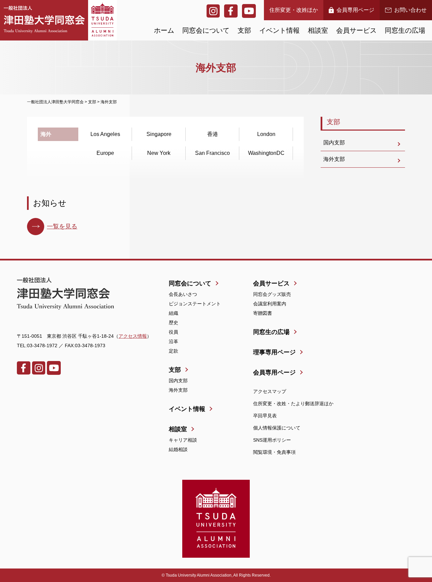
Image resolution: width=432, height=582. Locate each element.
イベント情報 (279, 30)
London (266, 134)
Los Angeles (105, 134)
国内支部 (334, 142)
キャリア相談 (183, 440)
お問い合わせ (410, 10)
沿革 (173, 341)
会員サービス (356, 30)
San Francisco (212, 153)
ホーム (164, 30)
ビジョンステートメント (195, 303)
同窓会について (206, 30)
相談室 (318, 30)
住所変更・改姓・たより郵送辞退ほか (293, 403)
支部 (244, 30)
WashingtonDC (266, 153)
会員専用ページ (355, 10)
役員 (173, 332)
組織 (173, 313)
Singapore (158, 134)
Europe (105, 153)
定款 (173, 351)
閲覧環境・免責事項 (274, 452)
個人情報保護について (276, 428)
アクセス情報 (132, 336)
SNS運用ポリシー (272, 440)
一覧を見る (62, 226)
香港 (212, 134)
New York (158, 153)
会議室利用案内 (269, 303)
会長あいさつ (183, 294)
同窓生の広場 (405, 30)
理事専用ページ (274, 352)
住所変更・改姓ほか (293, 10)
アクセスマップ (269, 391)
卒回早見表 (265, 415)
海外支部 (334, 159)
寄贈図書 (262, 313)
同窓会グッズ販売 (272, 294)
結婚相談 (178, 449)
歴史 (173, 322)
